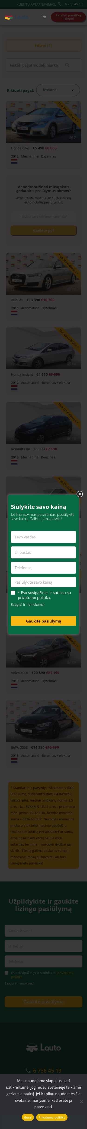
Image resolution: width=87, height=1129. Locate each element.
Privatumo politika (52, 1117)
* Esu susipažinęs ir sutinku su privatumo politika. (44, 595)
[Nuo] (81, 1101)
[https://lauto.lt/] (16, 17)
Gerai (28, 1117)
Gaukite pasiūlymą (43, 621)
